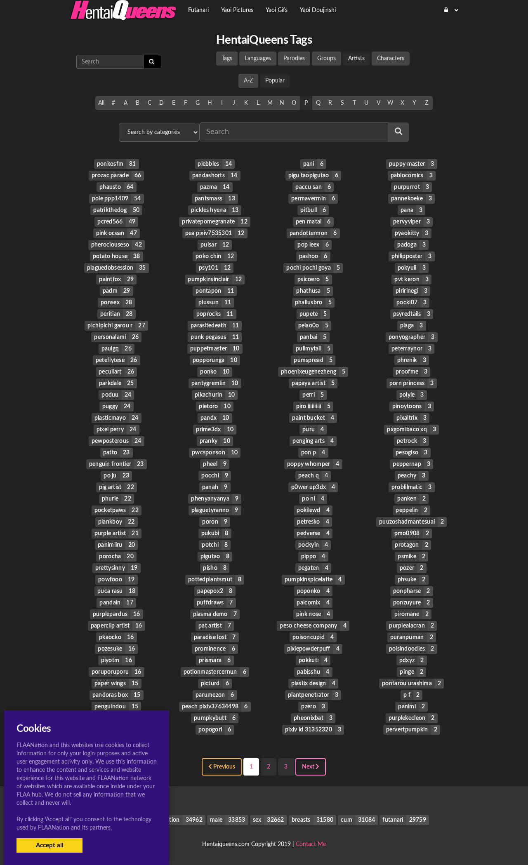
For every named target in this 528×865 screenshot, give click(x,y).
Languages (258, 58)
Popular (275, 81)
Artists (356, 58)
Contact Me (311, 844)
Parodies (294, 58)
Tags (227, 58)
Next (309, 767)
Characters (390, 58)
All (101, 103)
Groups (326, 58)
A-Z (248, 81)
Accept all (50, 845)
